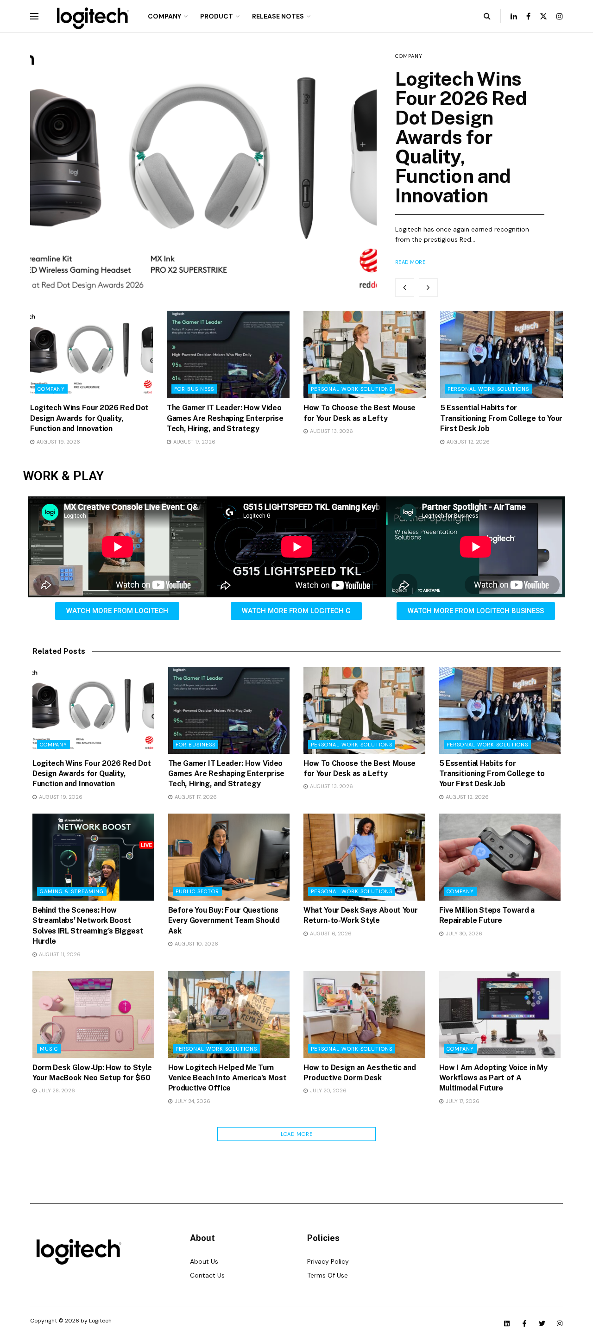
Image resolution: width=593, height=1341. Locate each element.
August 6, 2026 (330, 933)
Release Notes (278, 16)
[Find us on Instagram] (559, 16)
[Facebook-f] (524, 1323)
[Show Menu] (34, 16)
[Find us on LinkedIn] (514, 16)
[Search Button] (487, 16)
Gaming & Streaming (72, 891)
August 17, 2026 (193, 442)
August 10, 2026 (195, 943)
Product (216, 16)
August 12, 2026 (467, 442)
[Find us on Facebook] (528, 16)
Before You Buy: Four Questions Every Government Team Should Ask (224, 920)
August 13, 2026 (331, 431)
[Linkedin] (507, 1323)
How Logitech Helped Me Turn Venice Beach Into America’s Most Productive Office (227, 1078)
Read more (410, 262)
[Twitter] (542, 1323)
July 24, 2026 (191, 1101)
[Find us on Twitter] (543, 16)
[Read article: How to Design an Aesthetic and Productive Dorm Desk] (364, 1014)
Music (49, 1049)
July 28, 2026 (56, 1090)
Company (164, 16)
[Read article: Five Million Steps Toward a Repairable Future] (500, 857)
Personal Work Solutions (351, 389)
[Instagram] (559, 1323)
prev (404, 287)
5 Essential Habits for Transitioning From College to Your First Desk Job (501, 418)
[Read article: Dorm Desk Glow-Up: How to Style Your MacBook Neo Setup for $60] (93, 1014)
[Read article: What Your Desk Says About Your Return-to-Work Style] (364, 857)
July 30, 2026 (463, 933)
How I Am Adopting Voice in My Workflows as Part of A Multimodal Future (493, 1078)
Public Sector (197, 891)
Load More (297, 1134)
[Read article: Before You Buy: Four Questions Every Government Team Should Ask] (229, 857)
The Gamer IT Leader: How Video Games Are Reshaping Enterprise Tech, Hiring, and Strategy (225, 418)
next (428, 287)
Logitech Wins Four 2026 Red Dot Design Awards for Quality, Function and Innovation (461, 137)
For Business (194, 389)
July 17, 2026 (461, 1101)
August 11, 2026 (59, 954)
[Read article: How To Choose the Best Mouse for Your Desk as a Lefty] (364, 354)
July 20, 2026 (328, 1090)
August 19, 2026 (57, 442)
